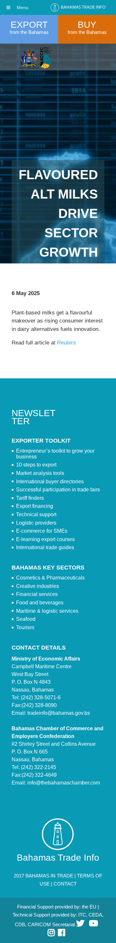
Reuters (66, 343)
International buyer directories (50, 481)
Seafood (25, 619)
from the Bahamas (29, 32)
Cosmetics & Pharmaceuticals (50, 577)
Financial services (37, 594)
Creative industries (37, 586)
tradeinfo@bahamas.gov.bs (58, 713)
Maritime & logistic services (47, 611)
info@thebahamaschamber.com (63, 782)
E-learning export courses (45, 539)
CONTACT (65, 884)
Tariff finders (30, 498)
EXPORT (29, 25)
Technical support (36, 514)
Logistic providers (36, 523)
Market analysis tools (40, 473)
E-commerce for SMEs (41, 531)
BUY (87, 25)
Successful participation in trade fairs (58, 489)
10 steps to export (36, 464)
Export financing (34, 506)
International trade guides (45, 547)
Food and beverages (39, 602)
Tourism (25, 627)
